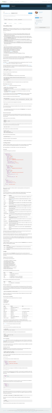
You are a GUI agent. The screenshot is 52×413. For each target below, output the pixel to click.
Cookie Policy (29, 411)
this (9, 212)
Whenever (11, 51)
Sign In (49, 1)
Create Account (44, 1)
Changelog (15, 23)
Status (35, 411)
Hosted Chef (4, 63)
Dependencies (10, 23)
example (5, 323)
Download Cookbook (42, 27)
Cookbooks (11, 1)
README (5, 23)
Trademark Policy (32, 411)
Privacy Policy (26, 411)
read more (13, 199)
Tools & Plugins (17, 1)
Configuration (9, 91)
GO (48, 6)
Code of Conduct (16, 411)
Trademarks (5, 410)
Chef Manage (29, 65)
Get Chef (8, 62)
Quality (20, 23)
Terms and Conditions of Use (21, 411)
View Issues (41, 17)
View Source (37, 17)
